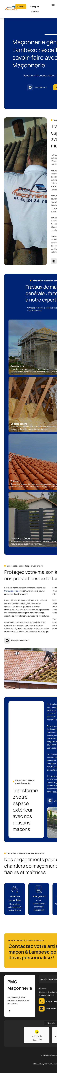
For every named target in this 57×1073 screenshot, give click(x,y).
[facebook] (9, 1012)
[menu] (53, 5)
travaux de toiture (11, 591)
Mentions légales (40, 1063)
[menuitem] (21, 6)
